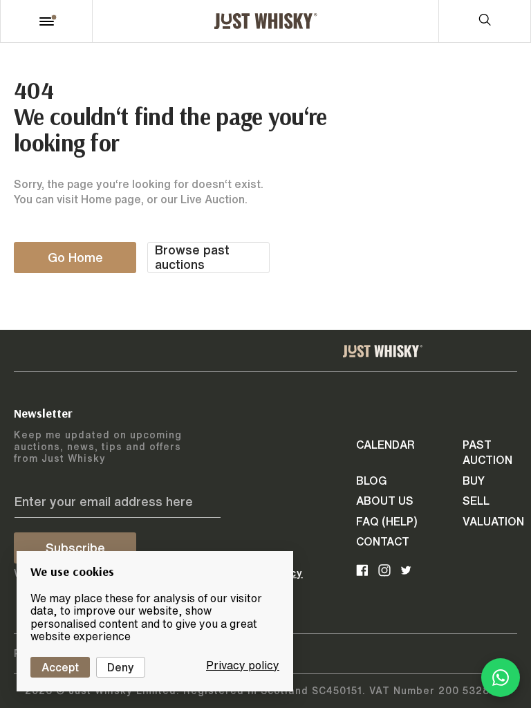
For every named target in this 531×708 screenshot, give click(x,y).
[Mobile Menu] (46, 21)
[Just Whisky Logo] (265, 21)
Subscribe (75, 547)
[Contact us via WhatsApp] (500, 677)
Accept (60, 667)
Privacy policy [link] (242, 665)
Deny (120, 667)
